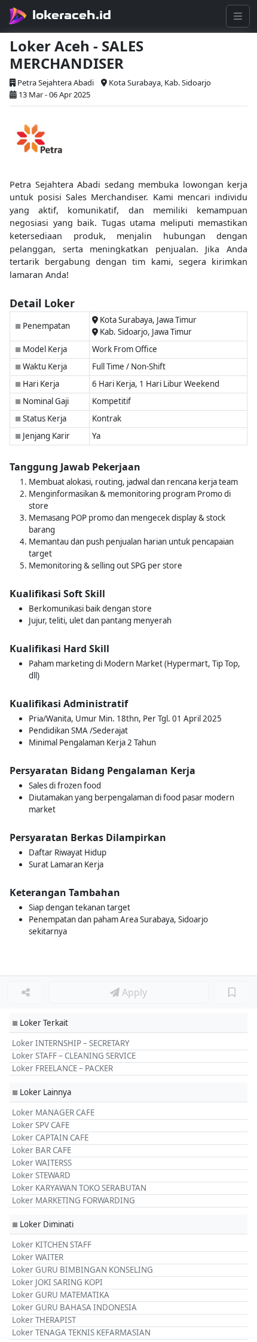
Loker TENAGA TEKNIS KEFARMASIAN (81, 1332)
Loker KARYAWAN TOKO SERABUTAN (79, 1187)
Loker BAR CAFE (41, 1150)
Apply (133, 992)
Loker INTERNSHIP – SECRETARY (71, 1043)
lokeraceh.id (71, 15)
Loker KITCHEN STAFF (51, 1244)
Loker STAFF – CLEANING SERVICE (74, 1055)
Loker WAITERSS (42, 1162)
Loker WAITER (37, 1257)
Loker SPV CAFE (40, 1125)
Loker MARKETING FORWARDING (73, 1200)
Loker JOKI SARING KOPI (57, 1282)
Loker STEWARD (41, 1175)
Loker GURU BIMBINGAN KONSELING (82, 1269)
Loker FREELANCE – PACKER (62, 1068)
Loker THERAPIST (44, 1320)
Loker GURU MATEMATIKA (60, 1294)
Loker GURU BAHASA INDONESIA (74, 1307)
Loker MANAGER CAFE (53, 1112)
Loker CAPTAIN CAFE (50, 1137)
